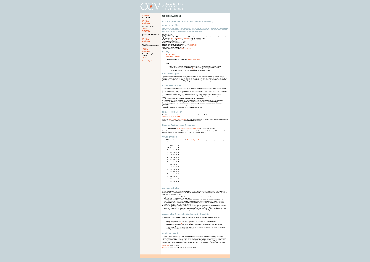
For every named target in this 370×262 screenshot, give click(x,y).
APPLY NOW (145, 15)
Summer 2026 (146, 23)
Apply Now (165, 245)
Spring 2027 (145, 22)
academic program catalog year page (189, 69)
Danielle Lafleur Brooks (193, 59)
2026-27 (144, 58)
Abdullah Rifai (170, 55)
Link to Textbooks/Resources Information (188, 128)
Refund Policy (194, 44)
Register (164, 247)
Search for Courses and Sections (179, 38)
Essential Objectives (148, 61)
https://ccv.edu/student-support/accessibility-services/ (181, 223)
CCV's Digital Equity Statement (177, 119)
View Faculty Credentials (173, 56)
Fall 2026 (144, 20)
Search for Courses (185, 48)
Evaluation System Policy (194, 140)
